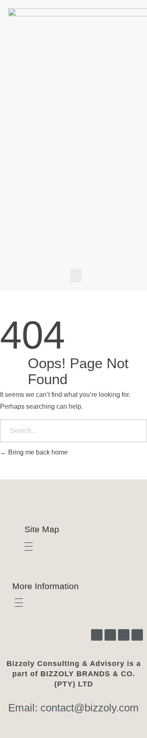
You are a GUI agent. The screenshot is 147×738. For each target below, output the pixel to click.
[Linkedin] (110, 635)
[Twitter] (123, 635)
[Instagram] (96, 635)
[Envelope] (137, 635)
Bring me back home (37, 452)
